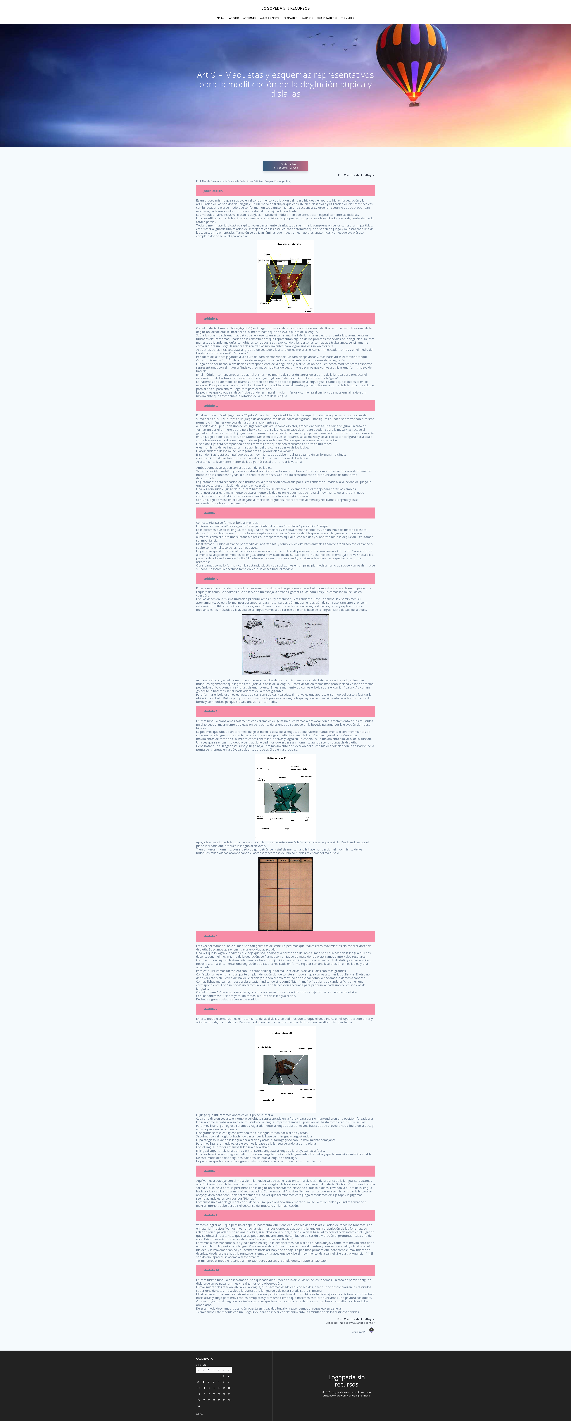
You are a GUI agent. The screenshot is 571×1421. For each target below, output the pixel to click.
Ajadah (221, 17)
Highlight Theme (361, 1395)
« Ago (199, 1413)
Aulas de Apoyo (270, 17)
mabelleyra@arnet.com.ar (357, 1322)
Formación (291, 17)
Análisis (234, 17)
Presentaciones (327, 17)
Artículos (249, 17)
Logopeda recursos (285, 8)
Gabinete (307, 17)
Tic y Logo (347, 17)
